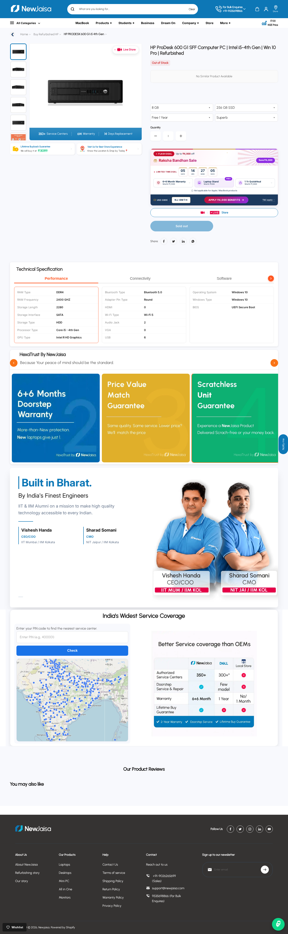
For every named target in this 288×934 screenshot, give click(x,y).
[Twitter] (173, 241)
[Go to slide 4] (18, 105)
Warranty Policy (113, 897)
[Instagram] (249, 829)
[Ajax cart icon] (257, 9)
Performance (56, 278)
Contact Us (110, 864)
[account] (266, 9)
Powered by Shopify (63, 927)
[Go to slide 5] (18, 123)
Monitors (64, 897)
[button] (214, 212)
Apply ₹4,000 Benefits (224, 199)
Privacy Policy (111, 906)
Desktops (65, 873)
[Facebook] (163, 241)
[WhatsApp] (192, 241)
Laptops (64, 864)
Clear (192, 9)
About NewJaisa (26, 864)
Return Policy (111, 889)
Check (72, 650)
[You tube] (269, 829)
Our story (21, 881)
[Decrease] (155, 136)
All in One (65, 889)
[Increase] (181, 136)
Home (24, 34)
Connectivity (140, 278)
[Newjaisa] (31, 9)
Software (224, 278)
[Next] (133, 92)
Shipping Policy (112, 881)
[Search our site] (72, 9)
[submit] (265, 870)
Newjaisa (44, 927)
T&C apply (267, 200)
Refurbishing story (27, 873)
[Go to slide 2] (18, 69)
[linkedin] (259, 829)
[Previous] (35, 92)
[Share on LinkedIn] (183, 241)
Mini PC (64, 881)
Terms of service (113, 873)
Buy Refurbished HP (46, 34)
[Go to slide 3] (18, 87)
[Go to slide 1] (18, 52)
